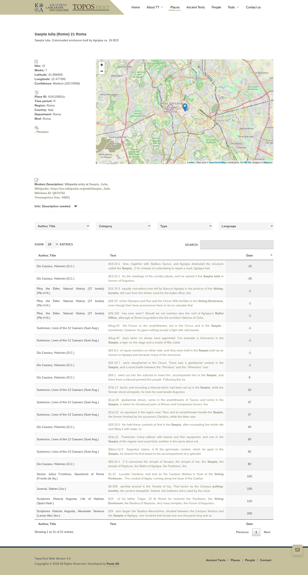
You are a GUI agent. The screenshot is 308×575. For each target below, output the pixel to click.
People (250, 560)
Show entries (54, 244)
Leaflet (191, 162)
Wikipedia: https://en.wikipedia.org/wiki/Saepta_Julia (72, 188)
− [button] (101, 71)
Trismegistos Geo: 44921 (52, 197)
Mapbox (268, 162)
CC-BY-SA (245, 162)
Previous (242, 532)
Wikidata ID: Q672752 (50, 193)
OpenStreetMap (217, 162)
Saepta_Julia (98, 184)
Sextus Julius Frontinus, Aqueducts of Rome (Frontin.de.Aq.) (70, 476)
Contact (265, 560)
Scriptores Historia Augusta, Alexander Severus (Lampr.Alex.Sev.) (70, 513)
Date (249, 255)
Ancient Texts (216, 560)
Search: (192, 244)
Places (235, 560)
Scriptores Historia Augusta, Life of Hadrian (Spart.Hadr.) (70, 501)
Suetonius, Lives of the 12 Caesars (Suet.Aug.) (68, 328)
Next (267, 532)
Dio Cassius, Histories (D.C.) (55, 266)
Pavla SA (113, 563)
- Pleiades (42, 131)
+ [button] (101, 64)
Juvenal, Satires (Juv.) (51, 488)
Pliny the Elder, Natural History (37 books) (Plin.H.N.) (70, 291)
